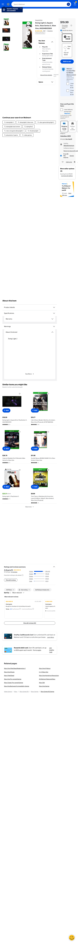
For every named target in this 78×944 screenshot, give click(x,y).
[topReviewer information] (20, 609)
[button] (25, 35)
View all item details (46, 75)
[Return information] (61, 32)
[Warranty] (52, 319)
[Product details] (54, 307)
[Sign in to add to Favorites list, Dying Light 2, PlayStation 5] (19, 470)
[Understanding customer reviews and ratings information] (22, 575)
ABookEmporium (69, 145)
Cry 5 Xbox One (43, 672)
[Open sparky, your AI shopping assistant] (72, 938)
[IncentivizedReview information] (33, 609)
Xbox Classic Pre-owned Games (13, 682)
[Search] (68, 4)
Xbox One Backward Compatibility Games (16, 686)
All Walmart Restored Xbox (47, 679)
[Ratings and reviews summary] (54, 566)
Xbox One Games (44, 686)
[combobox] (41, 4)
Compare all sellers (67, 176)
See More (28, 374)
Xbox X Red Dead (9, 675)
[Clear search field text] (66, 4)
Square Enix (38, 20)
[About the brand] (52, 332)
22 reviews (14, 572)
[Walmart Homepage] (8, 4)
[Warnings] (54, 326)
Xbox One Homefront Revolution (49, 675)
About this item (9, 301)
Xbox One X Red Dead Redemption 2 (14, 668)
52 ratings (50, 30)
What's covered (71, 74)
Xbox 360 (42, 682)
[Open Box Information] (65, 50)
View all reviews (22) (29, 623)
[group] (44, 31)
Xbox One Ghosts (9, 672)
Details (72, 155)
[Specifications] (54, 313)
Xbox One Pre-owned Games (12, 679)
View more (28, 507)
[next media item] (28, 33)
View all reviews (11, 580)
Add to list (69, 162)
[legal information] (71, 25)
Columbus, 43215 (65, 136)
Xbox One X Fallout (44, 668)
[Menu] (3, 4)
